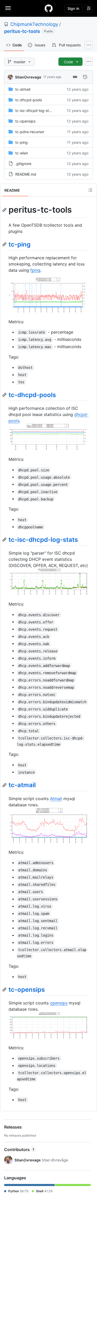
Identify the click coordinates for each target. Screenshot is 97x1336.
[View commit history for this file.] (85, 77)
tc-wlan (21, 153)
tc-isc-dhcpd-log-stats (34, 110)
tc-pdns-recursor (29, 132)
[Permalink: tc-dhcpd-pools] (5, 394)
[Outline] (90, 190)
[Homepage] (48, 8)
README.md (25, 174)
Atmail (56, 798)
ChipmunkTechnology (34, 24)
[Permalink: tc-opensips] (5, 989)
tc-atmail (22, 89)
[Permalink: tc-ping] (5, 244)
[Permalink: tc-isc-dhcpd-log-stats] (5, 539)
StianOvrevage (28, 77)
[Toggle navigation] (8, 8)
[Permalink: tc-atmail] (5, 785)
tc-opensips (25, 121)
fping (35, 270)
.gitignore (23, 163)
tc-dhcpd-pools (28, 100)
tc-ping (21, 142)
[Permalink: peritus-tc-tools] (5, 209)
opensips (59, 1002)
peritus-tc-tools (22, 31)
